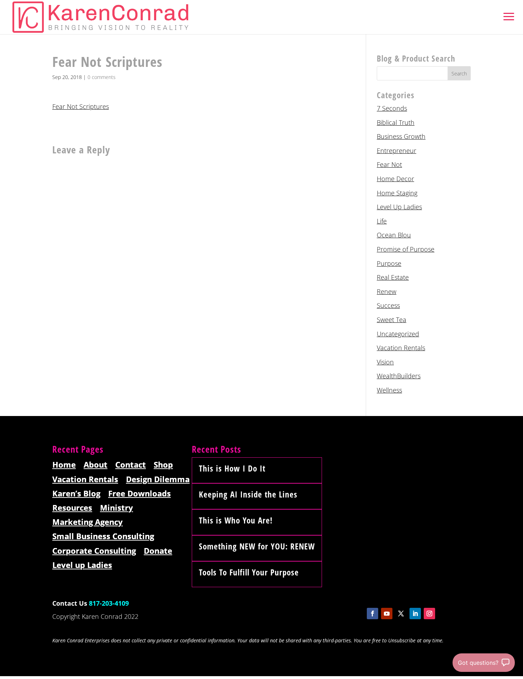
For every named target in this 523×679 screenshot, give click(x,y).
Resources (72, 508)
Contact (130, 465)
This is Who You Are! (236, 520)
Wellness (389, 390)
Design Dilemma (158, 479)
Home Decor (395, 178)
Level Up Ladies (399, 206)
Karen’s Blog (76, 494)
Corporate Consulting (94, 551)
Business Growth (401, 136)
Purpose (389, 263)
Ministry (116, 508)
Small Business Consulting (103, 536)
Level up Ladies (82, 565)
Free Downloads (139, 494)
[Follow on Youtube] (386, 613)
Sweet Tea (391, 319)
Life (382, 221)
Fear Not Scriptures (80, 106)
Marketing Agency (87, 522)
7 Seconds (392, 108)
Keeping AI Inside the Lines (248, 494)
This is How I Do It (232, 468)
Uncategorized (398, 334)
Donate (158, 551)
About (95, 465)
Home (64, 465)
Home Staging (397, 193)
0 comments (102, 77)
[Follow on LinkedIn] (415, 613)
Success (388, 305)
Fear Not (389, 164)
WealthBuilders (399, 376)
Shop (163, 465)
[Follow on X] (401, 613)
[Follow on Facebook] (372, 613)
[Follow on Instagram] (429, 613)
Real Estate (393, 277)
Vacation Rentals (401, 347)
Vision (385, 362)
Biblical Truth (395, 122)
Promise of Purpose (405, 249)
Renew (386, 291)
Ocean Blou (394, 235)
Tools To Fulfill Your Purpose (249, 572)
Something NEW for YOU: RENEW (257, 546)
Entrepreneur (396, 150)
